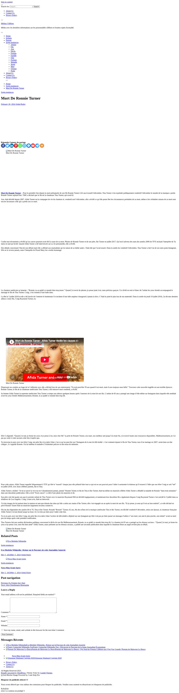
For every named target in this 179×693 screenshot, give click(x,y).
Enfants (9, 38)
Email (4, 621)
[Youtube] (33, 146)
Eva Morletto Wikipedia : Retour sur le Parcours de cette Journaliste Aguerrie (33, 550)
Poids (13, 71)
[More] (42, 146)
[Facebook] (3, 146)
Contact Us (10, 13)
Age (12, 49)
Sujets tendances (12, 42)
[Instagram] (24, 146)
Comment (5, 612)
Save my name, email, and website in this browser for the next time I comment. (34, 630)
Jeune (13, 64)
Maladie (14, 62)
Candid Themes (46, 673)
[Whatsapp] (20, 146)
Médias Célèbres (7, 23)
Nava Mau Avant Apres (10, 568)
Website (4, 625)
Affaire (13, 45)
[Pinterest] (16, 146)
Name (4, 616)
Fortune (14, 60)
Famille (13, 56)
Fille (12, 58)
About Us (9, 11)
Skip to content (7, 2)
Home (8, 36)
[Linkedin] (11, 146)
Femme (13, 53)
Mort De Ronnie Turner (11, 193)
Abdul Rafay (21, 104)
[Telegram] (37, 146)
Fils (12, 47)
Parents (8, 40)
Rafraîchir (5, 689)
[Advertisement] (89, 123)
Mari (12, 66)
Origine (14, 69)
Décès (13, 51)
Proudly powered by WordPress (13, 673)
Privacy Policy (11, 15)
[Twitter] (7, 146)
